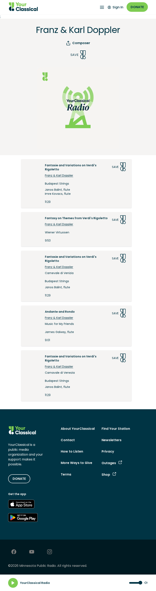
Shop (106, 474)
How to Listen (72, 451)
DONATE (19, 478)
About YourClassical (78, 428)
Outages (109, 463)
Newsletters (111, 440)
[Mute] (146, 583)
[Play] (13, 583)
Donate (137, 7)
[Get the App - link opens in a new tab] (21, 505)
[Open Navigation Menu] (102, 7)
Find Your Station (116, 428)
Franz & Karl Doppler (59, 175)
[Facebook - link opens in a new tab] (14, 552)
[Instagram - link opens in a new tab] (49, 552)
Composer (81, 43)
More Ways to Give (76, 462)
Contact (68, 440)
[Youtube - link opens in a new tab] (31, 552)
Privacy (108, 451)
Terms (66, 474)
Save (74, 54)
